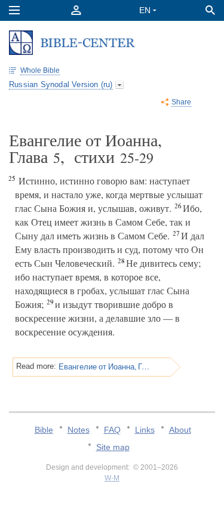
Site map (113, 447)
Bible (44, 430)
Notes (78, 430)
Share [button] (181, 102)
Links (145, 430)
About (180, 430)
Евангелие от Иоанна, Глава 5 (105, 366)
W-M (112, 478)
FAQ (112, 430)
